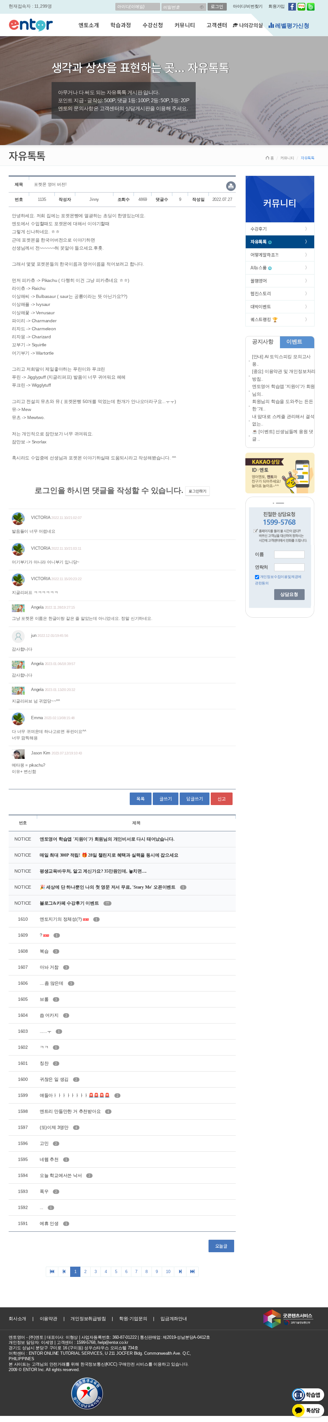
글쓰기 (166, 798)
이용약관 (48, 1318)
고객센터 (217, 25)
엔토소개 (88, 25)
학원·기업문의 (133, 1318)
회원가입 (276, 6)
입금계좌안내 (173, 1318)
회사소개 (17, 1318)
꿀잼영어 (258, 280)
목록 (140, 798)
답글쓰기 (194, 798)
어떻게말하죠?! (264, 254)
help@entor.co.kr (113, 1342)
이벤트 (294, 342)
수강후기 (258, 229)
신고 (221, 798)
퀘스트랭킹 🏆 (264, 319)
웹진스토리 (260, 293)
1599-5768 (86, 1342)
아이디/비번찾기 (248, 6)
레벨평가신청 (291, 25)
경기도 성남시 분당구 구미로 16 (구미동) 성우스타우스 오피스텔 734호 (73, 1347)
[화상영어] (31, 24)
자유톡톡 (259, 241)
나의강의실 (250, 25)
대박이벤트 (260, 306)
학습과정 (121, 25)
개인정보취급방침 (88, 1318)
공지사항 (263, 342)
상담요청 (289, 594)
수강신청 (153, 25)
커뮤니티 (185, 25)
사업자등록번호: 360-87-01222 (109, 1337)
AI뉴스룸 (259, 267)
